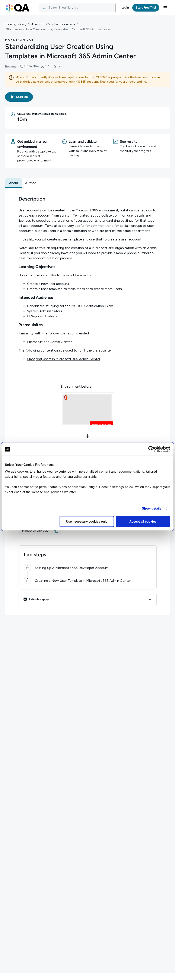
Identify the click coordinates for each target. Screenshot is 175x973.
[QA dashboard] (17, 7)
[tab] (14, 183)
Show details (151, 508)
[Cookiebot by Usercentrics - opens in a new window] (151, 449)
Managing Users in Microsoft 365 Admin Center (63, 359)
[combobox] (77, 7)
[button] (125, 8)
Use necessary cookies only (86, 521)
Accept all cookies (142, 521)
